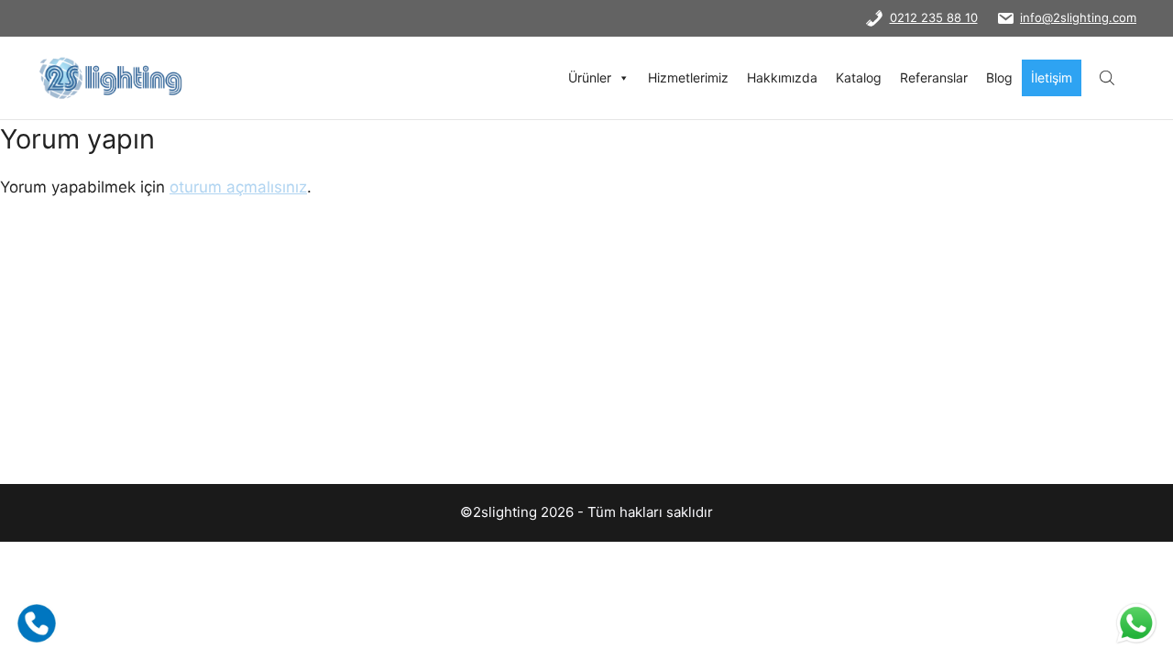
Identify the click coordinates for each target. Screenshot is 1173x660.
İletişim (1051, 77)
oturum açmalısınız (238, 187)
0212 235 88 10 (934, 17)
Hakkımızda (782, 77)
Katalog (859, 77)
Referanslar (934, 77)
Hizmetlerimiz (688, 77)
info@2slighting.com (1078, 17)
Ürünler (589, 77)
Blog (999, 77)
